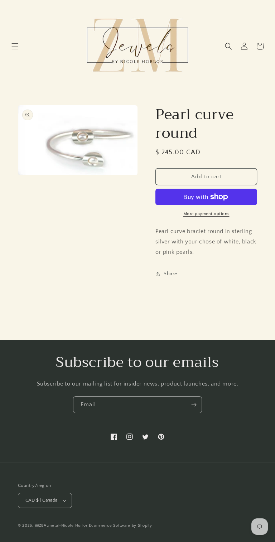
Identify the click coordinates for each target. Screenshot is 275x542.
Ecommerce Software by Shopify (120, 525)
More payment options (206, 214)
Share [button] (170, 274)
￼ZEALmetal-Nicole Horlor (61, 525)
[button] (15, 46)
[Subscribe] (194, 404)
